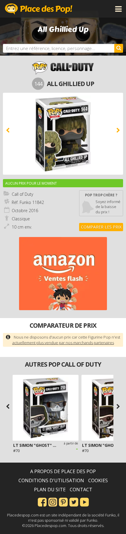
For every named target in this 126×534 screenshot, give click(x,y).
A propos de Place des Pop (63, 471)
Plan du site (50, 489)
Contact (81, 489)
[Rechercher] (118, 48)
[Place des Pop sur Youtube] (84, 501)
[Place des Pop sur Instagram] (52, 501)
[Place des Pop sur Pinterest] (63, 501)
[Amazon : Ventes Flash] (63, 273)
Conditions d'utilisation (51, 480)
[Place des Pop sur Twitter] (73, 501)
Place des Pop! (38, 9)
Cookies (98, 480)
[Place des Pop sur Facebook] (42, 501)
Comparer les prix (101, 227)
